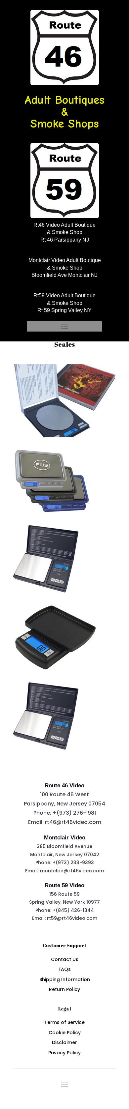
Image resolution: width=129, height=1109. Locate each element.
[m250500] (55, 668)
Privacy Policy (64, 1052)
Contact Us (64, 959)
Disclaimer (64, 1042)
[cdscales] (64, 435)
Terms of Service (64, 1022)
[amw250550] (45, 591)
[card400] (52, 511)
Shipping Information (64, 979)
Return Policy (64, 989)
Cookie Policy (65, 1032)
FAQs (65, 969)
